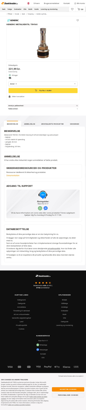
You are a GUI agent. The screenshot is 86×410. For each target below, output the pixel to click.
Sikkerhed (74, 124)
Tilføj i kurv (44, 91)
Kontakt (67, 3)
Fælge (10, 9)
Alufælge (64, 307)
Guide (36, 9)
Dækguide (21, 303)
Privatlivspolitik (21, 325)
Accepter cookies (68, 389)
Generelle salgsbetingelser (21, 318)
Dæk (3, 9)
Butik (30, 9)
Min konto (81, 3)
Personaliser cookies (68, 395)
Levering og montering (49, 9)
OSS (43, 357)
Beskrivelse (12, 124)
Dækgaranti (21, 300)
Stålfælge (64, 303)
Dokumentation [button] (12, 175)
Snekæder (17, 9)
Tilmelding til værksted (21, 311)
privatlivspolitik (54, 248)
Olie (24, 9)
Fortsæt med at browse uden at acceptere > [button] (71, 376)
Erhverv (37, 3)
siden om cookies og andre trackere (19, 405)
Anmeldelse (29, 124)
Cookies (21, 329)
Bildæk (64, 300)
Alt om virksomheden (21, 314)
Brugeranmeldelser (51, 3)
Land (21, 321)
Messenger (44, 350)
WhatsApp (43, 345)
